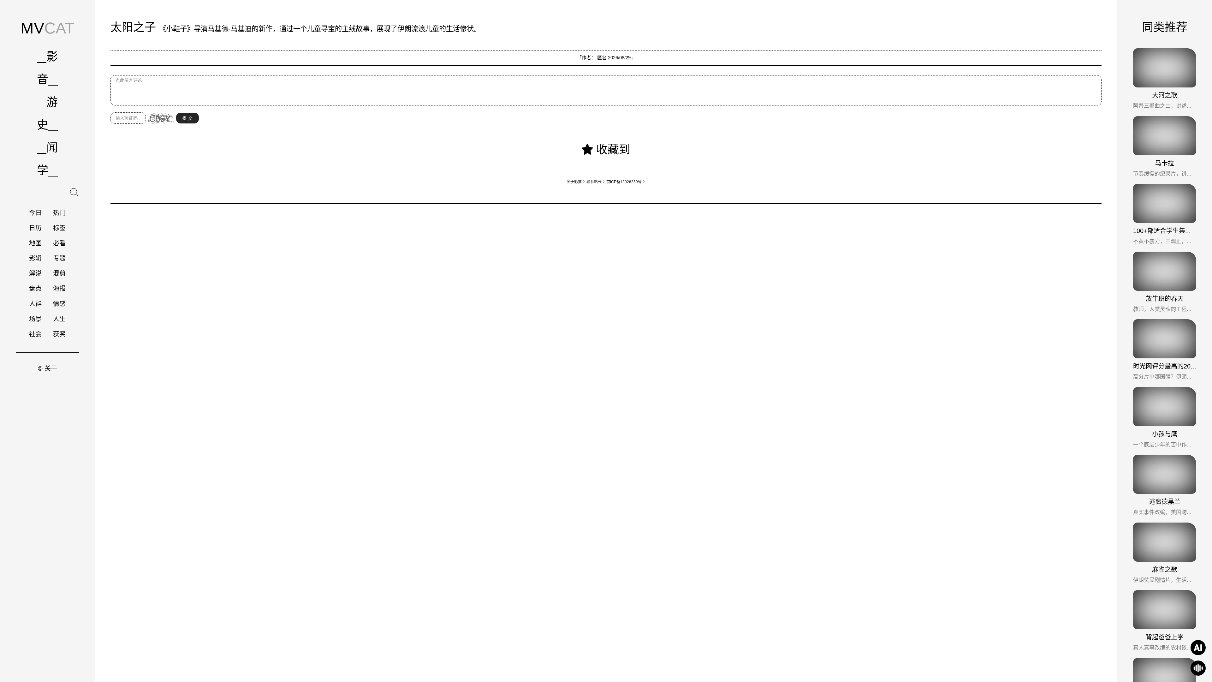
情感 (59, 304)
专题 (59, 258)
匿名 (602, 57)
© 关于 (47, 368)
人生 (59, 319)
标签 (59, 228)
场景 (35, 319)
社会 (35, 334)
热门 (59, 213)
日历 (35, 228)
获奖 (59, 334)
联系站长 (595, 182)
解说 (35, 273)
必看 (59, 243)
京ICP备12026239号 (625, 182)
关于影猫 (576, 182)
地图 (35, 243)
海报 (59, 288)
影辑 (35, 258)
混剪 (59, 273)
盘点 (35, 288)
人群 (35, 304)
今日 (35, 213)
